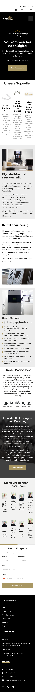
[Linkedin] (13, 687)
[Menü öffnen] (30, 18)
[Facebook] (3, 687)
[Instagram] (8, 687)
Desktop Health (23, 61)
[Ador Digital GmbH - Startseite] (8, 18)
